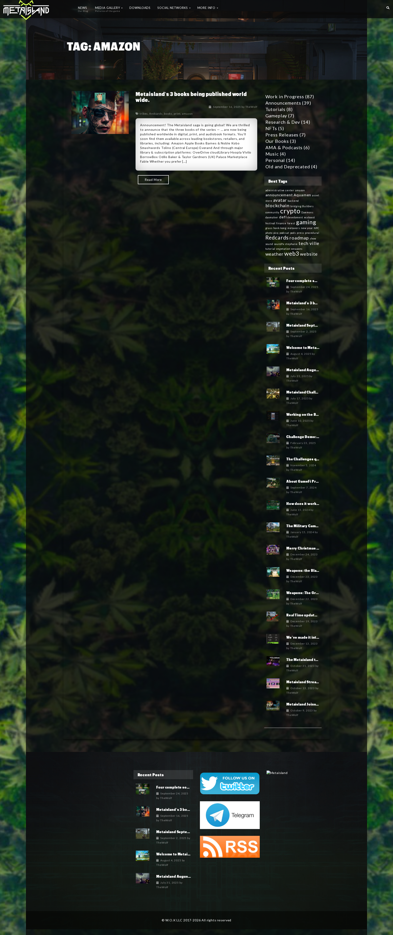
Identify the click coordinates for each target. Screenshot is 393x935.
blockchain (277, 205)
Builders (308, 206)
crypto (290, 211)
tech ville (309, 243)
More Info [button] (206, 8)
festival (270, 223)
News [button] (83, 9)
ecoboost (309, 217)
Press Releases (282, 134)
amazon (187, 113)
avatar (280, 200)
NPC (316, 228)
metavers (293, 228)
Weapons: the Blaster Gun (309, 570)
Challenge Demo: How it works (313, 436)
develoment (295, 217)
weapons (296, 248)
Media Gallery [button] (108, 9)
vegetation (283, 248)
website (309, 254)
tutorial (270, 248)
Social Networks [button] (173, 8)
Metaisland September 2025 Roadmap (189, 831)
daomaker (271, 217)
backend (293, 200)
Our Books (277, 141)
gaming (306, 222)
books (168, 113)
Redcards (156, 113)
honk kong (280, 228)
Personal (275, 160)
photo (268, 232)
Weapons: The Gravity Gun (309, 592)
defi (283, 217)
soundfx (279, 243)
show (313, 238)
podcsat (284, 232)
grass (268, 228)
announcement (279, 195)
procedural (312, 232)
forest (291, 223)
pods (293, 232)
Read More (153, 179)
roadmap (299, 237)
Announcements (283, 103)
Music (272, 153)
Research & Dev (282, 122)
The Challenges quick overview (313, 459)
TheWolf (251, 106)
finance (281, 223)
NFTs (271, 128)
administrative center (280, 190)
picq (276, 232)
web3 (291, 253)
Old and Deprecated (287, 166)
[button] (388, 7)
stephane (291, 243)
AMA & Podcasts (284, 147)
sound (269, 243)
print (177, 113)
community (272, 212)
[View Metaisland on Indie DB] (277, 772)
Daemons (307, 212)
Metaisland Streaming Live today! (315, 682)
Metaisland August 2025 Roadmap (316, 370)
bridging (296, 206)
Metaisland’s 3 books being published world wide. (191, 97)
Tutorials (275, 109)
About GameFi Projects (306, 481)
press (300, 232)
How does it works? (303, 503)
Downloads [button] (140, 8)
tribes (144, 113)
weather (274, 254)
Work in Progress (284, 96)
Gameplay (276, 115)
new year (307, 228)
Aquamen (302, 195)
